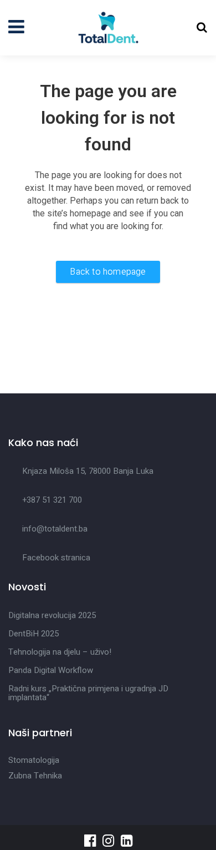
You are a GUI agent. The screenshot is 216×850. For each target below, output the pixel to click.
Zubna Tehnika (35, 776)
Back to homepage (108, 272)
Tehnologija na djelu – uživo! (59, 651)
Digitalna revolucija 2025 (52, 615)
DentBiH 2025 (33, 633)
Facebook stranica (56, 557)
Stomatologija (33, 760)
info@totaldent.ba (55, 528)
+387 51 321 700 (52, 499)
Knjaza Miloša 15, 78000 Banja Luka (87, 471)
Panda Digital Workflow (50, 670)
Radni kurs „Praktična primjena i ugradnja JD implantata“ (88, 693)
